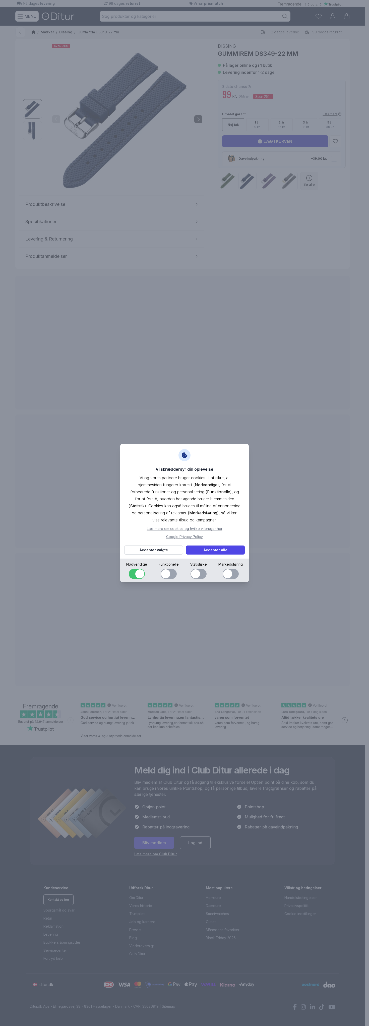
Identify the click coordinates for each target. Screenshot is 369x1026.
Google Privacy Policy (184, 536)
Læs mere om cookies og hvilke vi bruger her (184, 528)
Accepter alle (215, 550)
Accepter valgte (154, 550)
